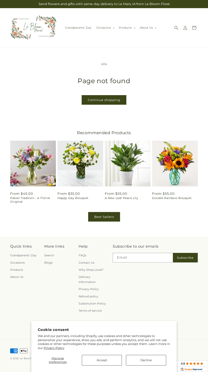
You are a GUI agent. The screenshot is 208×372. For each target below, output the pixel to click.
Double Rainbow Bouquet (172, 198)
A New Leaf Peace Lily (121, 198)
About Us (16, 277)
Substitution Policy (92, 303)
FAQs (82, 255)
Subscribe (185, 258)
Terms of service (90, 310)
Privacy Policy (54, 348)
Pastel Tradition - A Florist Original (30, 199)
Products (16, 270)
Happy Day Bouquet (72, 198)
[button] (105, 27)
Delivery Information (87, 279)
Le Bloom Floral (30, 358)
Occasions (17, 262)
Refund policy (88, 296)
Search (49, 255)
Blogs (48, 262)
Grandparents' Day (23, 255)
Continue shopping (104, 100)
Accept (102, 360)
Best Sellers (104, 217)
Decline (146, 360)
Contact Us (86, 262)
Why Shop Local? (91, 270)
